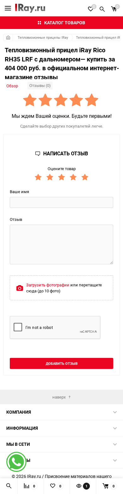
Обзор (12, 86)
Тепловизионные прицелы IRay (43, 37)
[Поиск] (102, 8)
